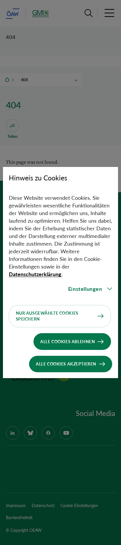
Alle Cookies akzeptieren (66, 363)
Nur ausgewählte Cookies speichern (47, 316)
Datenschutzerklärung (35, 274)
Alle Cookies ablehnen (67, 341)
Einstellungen (85, 289)
